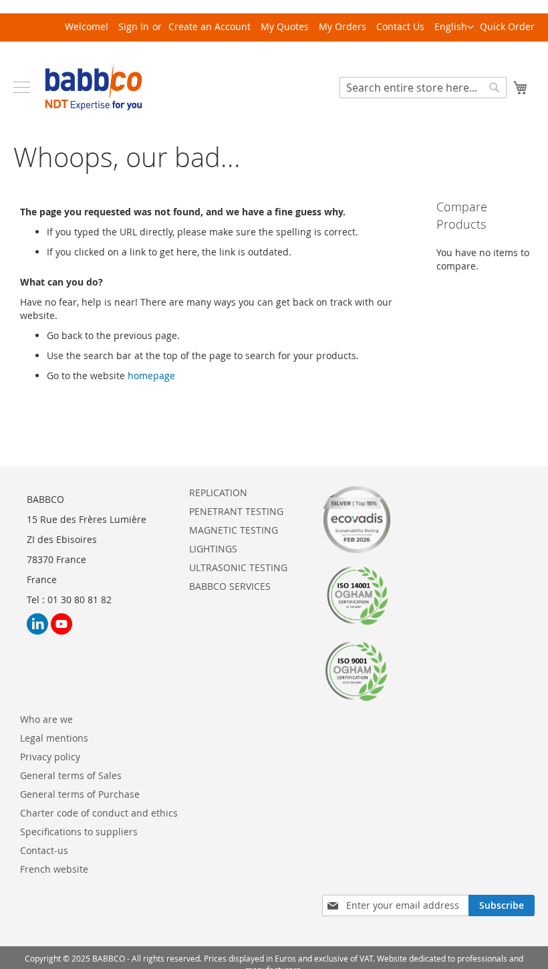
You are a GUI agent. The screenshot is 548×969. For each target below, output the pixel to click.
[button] (454, 27)
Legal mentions (54, 738)
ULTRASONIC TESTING (238, 567)
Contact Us (400, 26)
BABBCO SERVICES (230, 586)
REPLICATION (218, 492)
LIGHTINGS (213, 548)
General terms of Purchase (80, 794)
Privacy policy (50, 756)
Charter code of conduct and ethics (99, 812)
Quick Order (507, 26)
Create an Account (209, 26)
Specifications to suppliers (79, 831)
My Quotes (285, 26)
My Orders (342, 26)
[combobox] (423, 87)
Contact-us (44, 850)
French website (54, 869)
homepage (151, 375)
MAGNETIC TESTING (233, 530)
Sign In (133, 26)
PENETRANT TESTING (236, 511)
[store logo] (93, 87)
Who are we (46, 719)
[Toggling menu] (21, 87)
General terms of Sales (71, 775)
